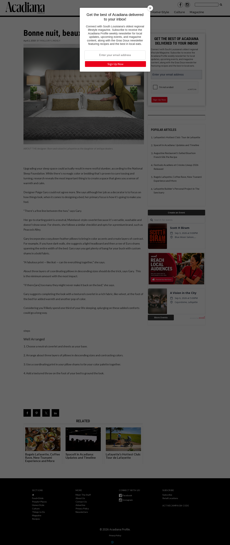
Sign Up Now (115, 64)
